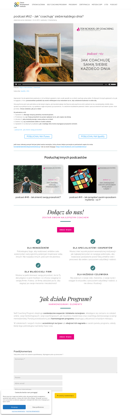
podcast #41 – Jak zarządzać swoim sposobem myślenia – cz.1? (92, 198)
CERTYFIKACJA (84, 4)
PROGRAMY (73, 4)
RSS (28, 91)
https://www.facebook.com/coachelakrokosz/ (71, 147)
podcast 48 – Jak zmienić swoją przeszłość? (28, 130)
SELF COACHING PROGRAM (57, 4)
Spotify (23, 91)
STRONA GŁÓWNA (38, 4)
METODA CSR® (97, 4)
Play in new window (25, 87)
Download (37, 87)
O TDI (106, 4)
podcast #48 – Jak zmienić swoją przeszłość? (38, 197)
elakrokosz (28, 20)
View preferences (38, 407)
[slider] (113, 84)
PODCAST (113, 4)
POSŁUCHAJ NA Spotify (93, 136)
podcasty (44, 20)
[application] (65, 84)
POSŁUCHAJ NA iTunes (38, 136)
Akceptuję (14, 407)
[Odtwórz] (16, 84)
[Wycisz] (109, 84)
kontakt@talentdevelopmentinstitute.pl (27, 147)
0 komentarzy (52, 20)
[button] (48, 392)
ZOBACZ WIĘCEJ (65, 230)
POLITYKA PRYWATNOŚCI (18, 411)
